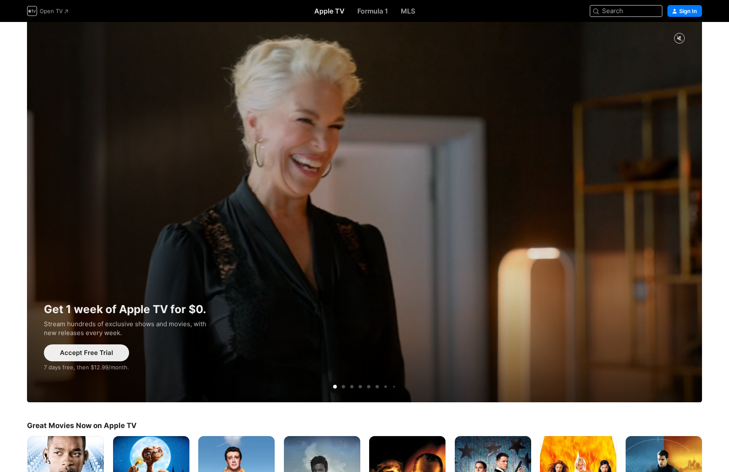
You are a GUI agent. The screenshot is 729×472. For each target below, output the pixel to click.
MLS (408, 11)
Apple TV (329, 11)
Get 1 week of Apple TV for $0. (364, 212)
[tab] (335, 386)
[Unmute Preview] (679, 38)
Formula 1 (372, 11)
